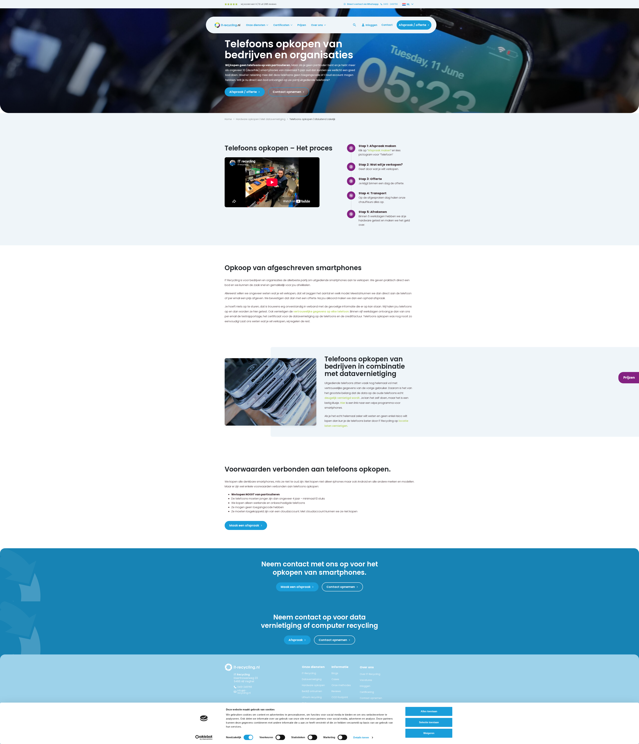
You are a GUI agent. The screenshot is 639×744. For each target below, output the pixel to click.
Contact (387, 25)
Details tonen (361, 737)
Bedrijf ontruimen (312, 691)
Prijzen (301, 25)
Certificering (367, 692)
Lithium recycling (312, 697)
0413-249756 (244, 687)
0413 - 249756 (390, 4)
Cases (335, 679)
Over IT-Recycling (370, 674)
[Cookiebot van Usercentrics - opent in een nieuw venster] (203, 737)
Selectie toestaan (429, 722)
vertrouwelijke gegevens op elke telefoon (321, 311)
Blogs (334, 673)
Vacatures (366, 680)
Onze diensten (255, 25)
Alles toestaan (429, 711)
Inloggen (371, 25)
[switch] (280, 737)
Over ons (317, 25)
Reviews (336, 691)
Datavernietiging (311, 679)
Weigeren (428, 733)
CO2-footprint (339, 697)
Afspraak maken (379, 150)
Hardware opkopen (313, 685)
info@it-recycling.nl (244, 691)
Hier (342, 403)
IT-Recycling (309, 673)
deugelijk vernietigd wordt (342, 398)
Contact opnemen (371, 698)
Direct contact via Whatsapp (363, 4)
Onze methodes (341, 685)
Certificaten (281, 25)
